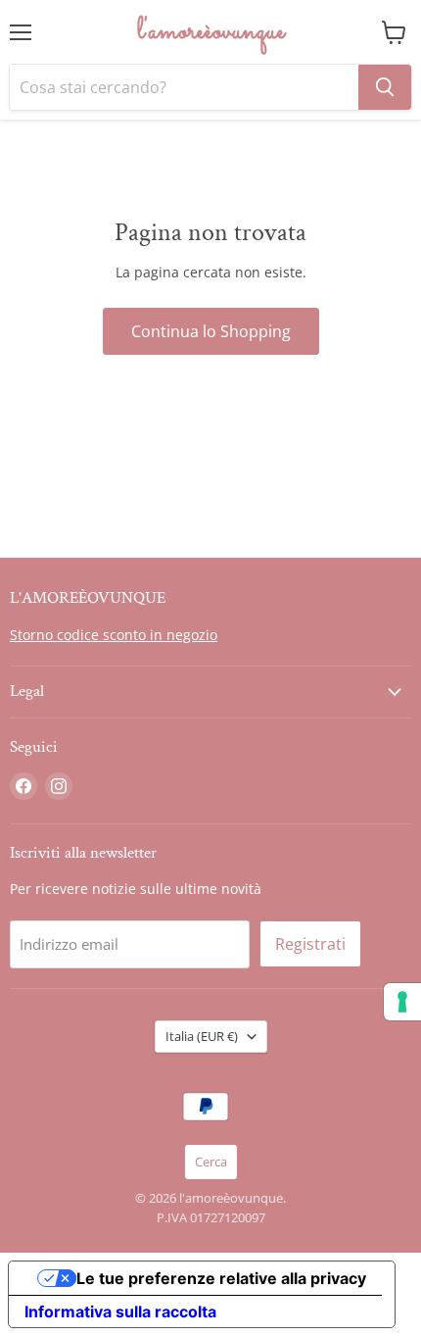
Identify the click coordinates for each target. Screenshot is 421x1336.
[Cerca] (384, 87)
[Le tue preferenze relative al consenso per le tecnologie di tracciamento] (402, 1001)
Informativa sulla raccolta (120, 1311)
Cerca (211, 1161)
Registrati (310, 944)
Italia (201, 1036)
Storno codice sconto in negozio (113, 634)
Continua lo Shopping (211, 331)
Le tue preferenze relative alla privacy (221, 1278)
